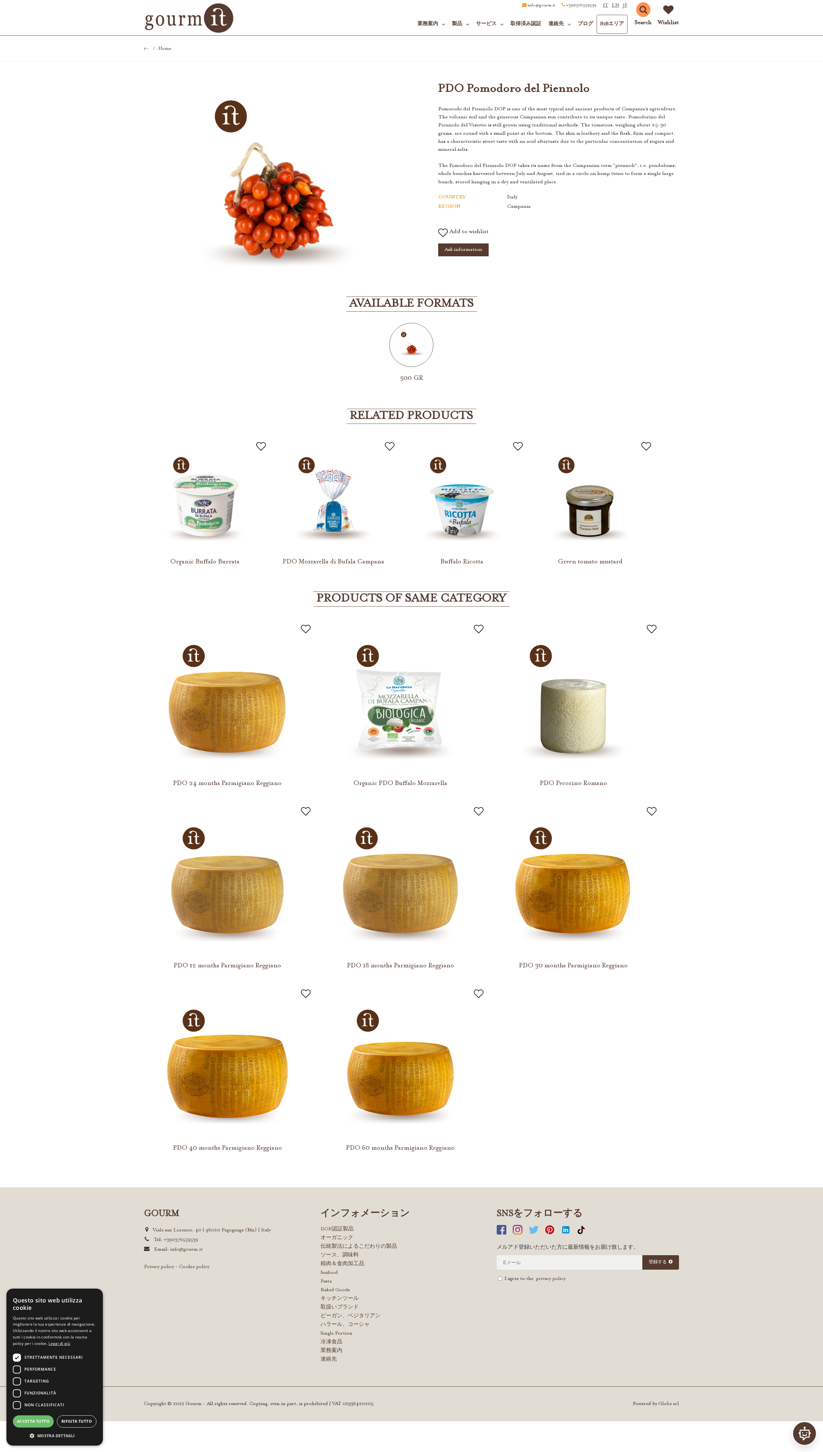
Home (164, 48)
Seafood (329, 1272)
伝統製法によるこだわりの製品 (359, 1246)
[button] (54, 1435)
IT (605, 5)
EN (615, 5)
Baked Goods (335, 1290)
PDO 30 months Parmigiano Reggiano (573, 965)
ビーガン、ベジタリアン (351, 1316)
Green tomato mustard (590, 561)
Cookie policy (194, 1267)
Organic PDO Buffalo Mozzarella (400, 783)
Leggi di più (59, 1343)
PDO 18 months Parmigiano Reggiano (400, 965)
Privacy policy (159, 1267)
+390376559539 (581, 5)
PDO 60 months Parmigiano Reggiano (400, 1148)
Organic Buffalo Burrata (205, 561)
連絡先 (329, 1359)
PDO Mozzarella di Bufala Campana (333, 561)
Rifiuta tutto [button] (76, 1421)
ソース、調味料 (340, 1255)
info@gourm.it (541, 5)
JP (625, 5)
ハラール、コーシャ (345, 1325)
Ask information (463, 249)
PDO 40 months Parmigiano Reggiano (227, 1148)
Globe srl (668, 1404)
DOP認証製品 (337, 1229)
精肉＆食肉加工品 (342, 1264)
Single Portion (336, 1333)
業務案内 (331, 1351)
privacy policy (550, 1279)
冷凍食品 (331, 1342)
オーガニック (337, 1238)
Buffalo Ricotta (461, 561)
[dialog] (54, 1367)
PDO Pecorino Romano (573, 783)
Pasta (326, 1281)
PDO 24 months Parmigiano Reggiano (227, 783)
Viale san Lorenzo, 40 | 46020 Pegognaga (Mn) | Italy (212, 1230)
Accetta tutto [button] (33, 1421)
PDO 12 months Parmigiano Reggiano (227, 965)
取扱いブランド (340, 1307)
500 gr (411, 378)
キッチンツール (340, 1298)
